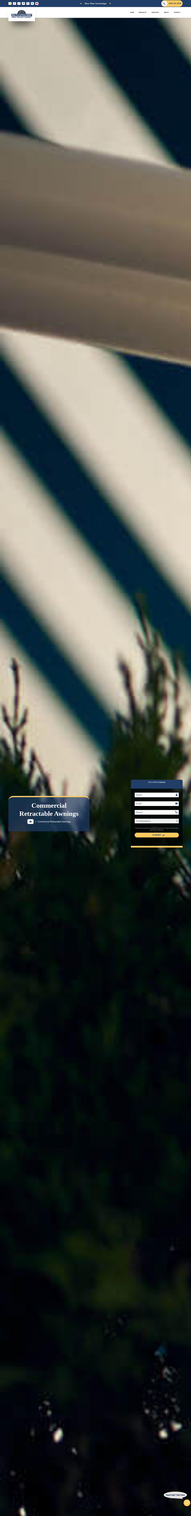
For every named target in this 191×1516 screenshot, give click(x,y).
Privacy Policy (174, 828)
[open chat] (187, 1502)
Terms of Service (158, 830)
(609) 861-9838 (175, 3)
